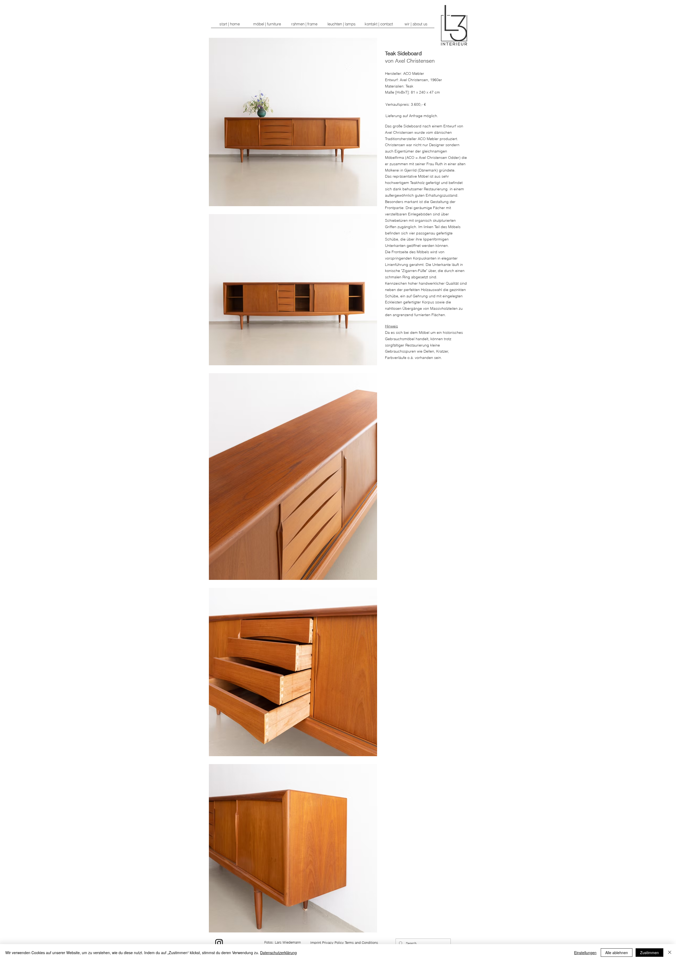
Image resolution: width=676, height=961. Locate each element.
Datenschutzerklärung (278, 952)
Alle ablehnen (616, 952)
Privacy (328, 942)
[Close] (669, 952)
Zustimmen (649, 952)
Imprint (315, 942)
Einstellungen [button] (585, 952)
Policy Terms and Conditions (356, 942)
